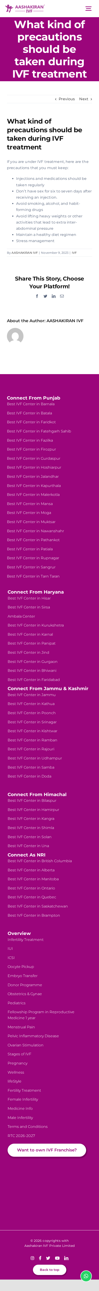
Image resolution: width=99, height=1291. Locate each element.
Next (83, 99)
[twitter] (48, 1258)
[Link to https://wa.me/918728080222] (86, 1276)
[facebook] (40, 1258)
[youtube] (57, 1258)
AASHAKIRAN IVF (25, 252)
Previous (67, 99)
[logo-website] (25, 6)
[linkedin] (66, 1258)
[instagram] (32, 1258)
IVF (74, 252)
